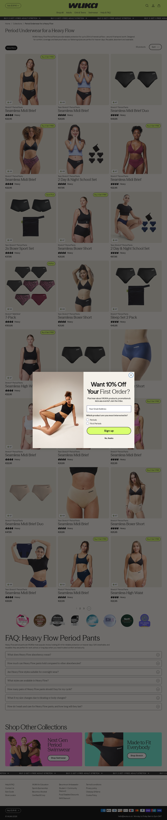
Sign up (109, 430)
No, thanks (109, 438)
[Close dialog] (131, 375)
